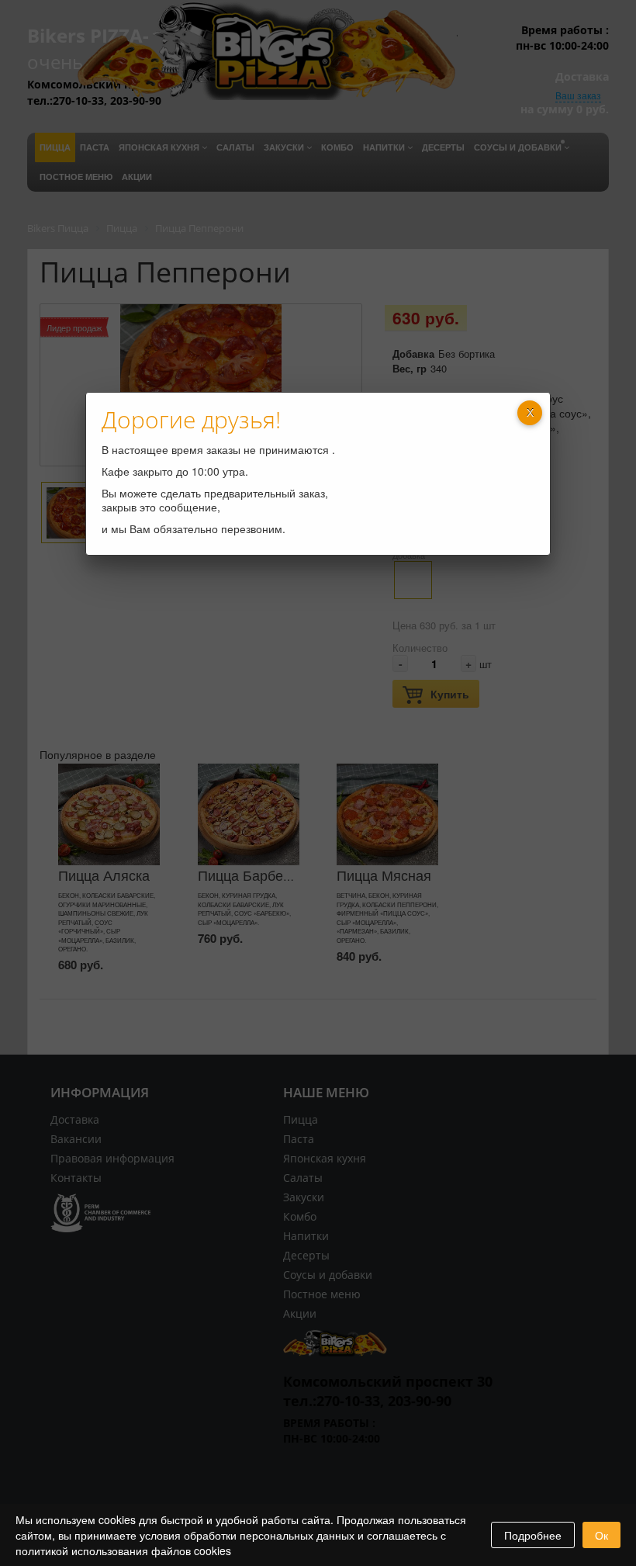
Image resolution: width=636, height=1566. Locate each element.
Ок (601, 1535)
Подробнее (533, 1535)
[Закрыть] (529, 412)
